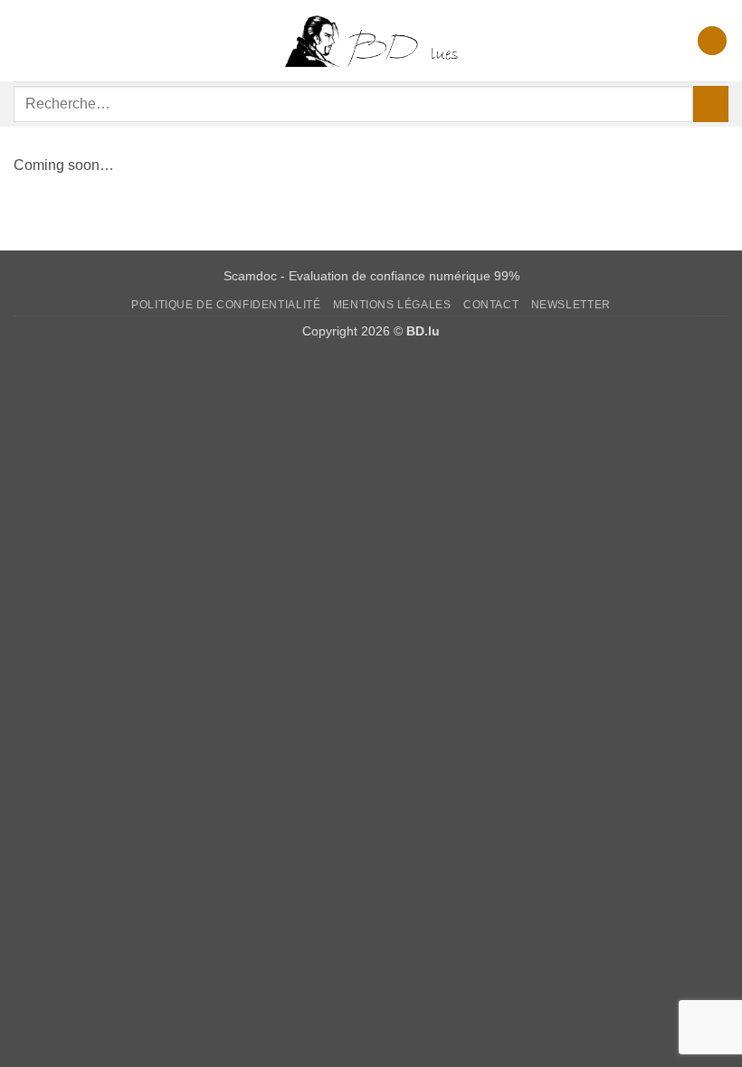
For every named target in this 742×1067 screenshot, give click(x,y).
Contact (490, 304)
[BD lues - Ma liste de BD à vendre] (371, 40)
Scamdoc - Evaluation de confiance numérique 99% (371, 276)
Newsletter (571, 304)
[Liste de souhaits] (712, 41)
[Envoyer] (710, 103)
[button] (24, 40)
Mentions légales (392, 304)
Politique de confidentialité (225, 304)
